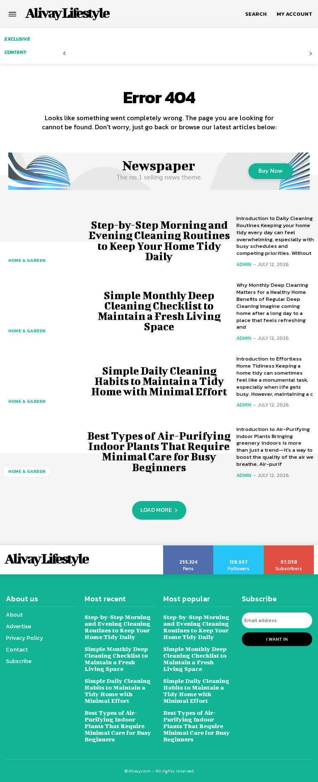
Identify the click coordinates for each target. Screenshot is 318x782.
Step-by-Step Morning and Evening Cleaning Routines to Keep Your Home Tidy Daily (159, 240)
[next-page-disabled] (311, 53)
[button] (256, 14)
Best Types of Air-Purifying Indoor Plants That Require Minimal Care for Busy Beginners (159, 451)
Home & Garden (27, 260)
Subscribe (289, 548)
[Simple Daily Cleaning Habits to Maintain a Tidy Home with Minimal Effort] (43, 381)
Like (188, 548)
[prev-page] (64, 53)
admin (243, 264)
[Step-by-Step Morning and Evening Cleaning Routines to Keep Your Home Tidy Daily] (43, 241)
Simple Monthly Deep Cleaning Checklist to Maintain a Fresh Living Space (159, 311)
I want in (277, 639)
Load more (156, 510)
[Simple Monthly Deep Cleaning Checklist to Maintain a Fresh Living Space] (43, 311)
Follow (239, 548)
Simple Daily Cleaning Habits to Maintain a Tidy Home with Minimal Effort (159, 381)
